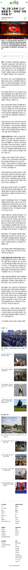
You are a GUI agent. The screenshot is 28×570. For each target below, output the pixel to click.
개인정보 (17, 548)
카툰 (2, 517)
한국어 (16, 512)
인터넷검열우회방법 (5, 537)
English (17, 523)
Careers (17, 561)
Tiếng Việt (17, 521)
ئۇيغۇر (16, 519)
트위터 (16, 535)
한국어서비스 (18, 543)
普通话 (16, 506)
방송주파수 (3, 535)
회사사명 (17, 552)
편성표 (2, 529)
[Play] (3, 56)
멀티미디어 (3, 515)
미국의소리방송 (18, 558)
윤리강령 (17, 546)
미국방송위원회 (18, 556)
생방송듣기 (3, 531)
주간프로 (3, 512)
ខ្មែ (15, 515)
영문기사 (3, 519)
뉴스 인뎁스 (3, 508)
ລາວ (16, 514)
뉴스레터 (3, 543)
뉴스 (2, 506)
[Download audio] (25, 56)
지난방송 (3, 533)
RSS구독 (3, 546)
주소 (16, 545)
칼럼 (2, 510)
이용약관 (17, 550)
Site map (17, 554)
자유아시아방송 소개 (5, 521)
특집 (2, 514)
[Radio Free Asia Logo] (14, 2)
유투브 (16, 529)
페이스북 (17, 533)
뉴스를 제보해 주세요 (5, 545)
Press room (18, 559)
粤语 (16, 508)
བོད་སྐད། (16, 517)
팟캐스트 (17, 531)
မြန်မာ (16, 510)
